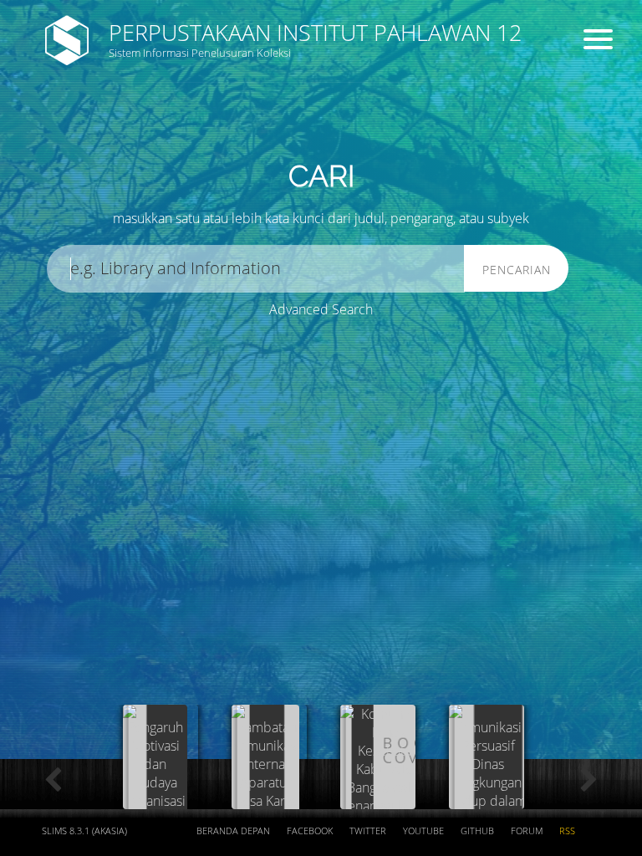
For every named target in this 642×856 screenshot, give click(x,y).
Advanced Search (321, 309)
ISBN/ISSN (457, 134)
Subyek (288, 134)
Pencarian (516, 270)
